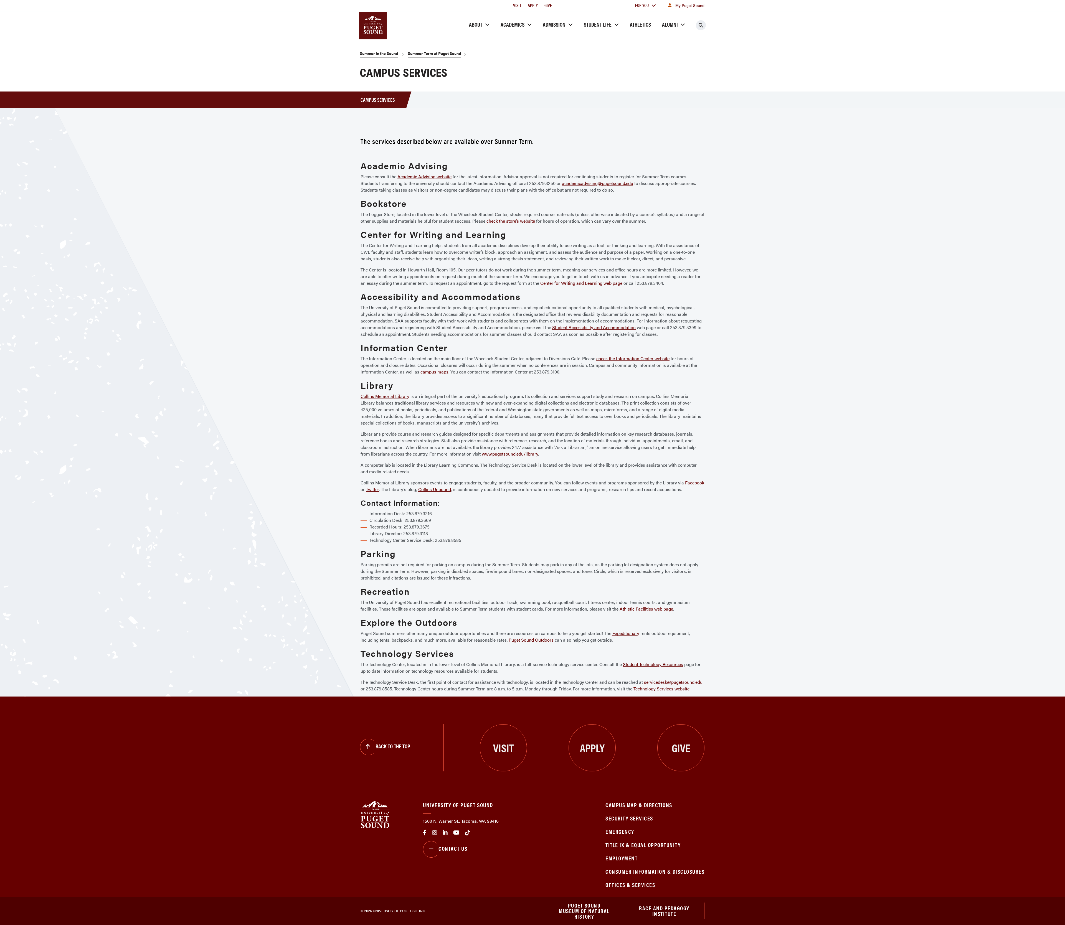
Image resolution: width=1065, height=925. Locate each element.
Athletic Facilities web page (646, 609)
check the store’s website (510, 221)
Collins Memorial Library (385, 396)
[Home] (375, 814)
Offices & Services (630, 885)
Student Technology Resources (653, 664)
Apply (533, 5)
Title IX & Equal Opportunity (643, 845)
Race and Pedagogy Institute (664, 911)
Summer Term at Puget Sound (434, 53)
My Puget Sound (689, 5)
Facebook (694, 482)
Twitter (372, 489)
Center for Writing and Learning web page (581, 283)
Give (548, 5)
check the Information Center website (633, 358)
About (475, 24)
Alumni (670, 24)
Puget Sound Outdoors (531, 640)
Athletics (640, 24)
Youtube (456, 832)
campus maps (434, 372)
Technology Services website (661, 688)
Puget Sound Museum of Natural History (584, 911)
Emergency (619, 831)
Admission (554, 24)
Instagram (434, 832)
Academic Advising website (424, 176)
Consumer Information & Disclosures (654, 871)
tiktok (467, 832)
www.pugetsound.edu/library (510, 454)
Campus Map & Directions (638, 805)
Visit (517, 5)
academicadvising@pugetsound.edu (597, 183)
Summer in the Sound (379, 53)
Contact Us (452, 848)
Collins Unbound (434, 489)
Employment (621, 858)
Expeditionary (625, 633)
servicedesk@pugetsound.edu (673, 682)
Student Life (598, 24)
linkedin (445, 832)
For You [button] (642, 5)
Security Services (629, 818)
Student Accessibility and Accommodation (594, 327)
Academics (512, 24)
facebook (425, 832)
